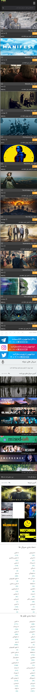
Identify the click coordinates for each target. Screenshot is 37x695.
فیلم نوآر (15, 657)
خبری (32, 642)
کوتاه (16, 688)
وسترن (15, 683)
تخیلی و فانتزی (13, 558)
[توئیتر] (18, 358)
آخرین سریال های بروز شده (27, 373)
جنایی (15, 632)
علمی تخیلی (14, 652)
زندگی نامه (31, 647)
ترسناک (15, 627)
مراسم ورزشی (30, 668)
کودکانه (15, 609)
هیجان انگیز (14, 678)
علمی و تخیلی (13, 584)
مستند (15, 668)
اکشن (15, 621)
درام (16, 642)
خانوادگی (15, 637)
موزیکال (32, 678)
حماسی (15, 568)
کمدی (32, 688)
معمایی (32, 673)
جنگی (32, 637)
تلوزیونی (31, 632)
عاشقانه (32, 652)
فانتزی (32, 657)
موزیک (15, 673)
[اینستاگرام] (18, 350)
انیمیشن (31, 621)
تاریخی (32, 627)
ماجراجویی (14, 663)
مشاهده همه (4, 373)
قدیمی (32, 663)
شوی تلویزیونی (13, 647)
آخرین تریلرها (32, 482)
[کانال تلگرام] (18, 343)
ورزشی (32, 683)
